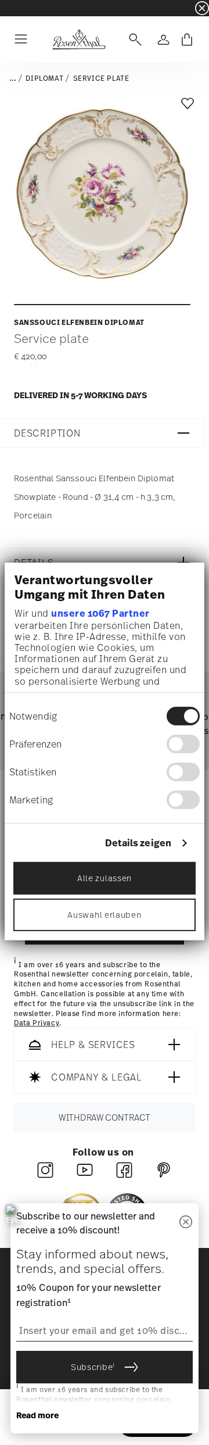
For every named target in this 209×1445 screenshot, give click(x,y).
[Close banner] (202, 8)
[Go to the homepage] (79, 39)
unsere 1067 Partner (100, 613)
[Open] (133, 39)
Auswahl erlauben (104, 914)
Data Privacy (36, 1023)
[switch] (183, 744)
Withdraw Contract (104, 1117)
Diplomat (44, 78)
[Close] (186, 1223)
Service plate (101, 78)
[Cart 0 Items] (187, 40)
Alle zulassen (104, 878)
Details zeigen (138, 843)
